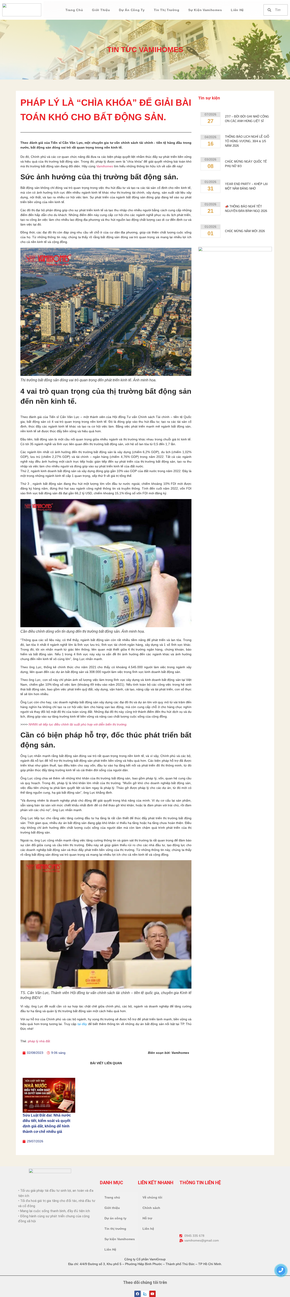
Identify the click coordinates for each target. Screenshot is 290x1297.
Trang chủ (74, 10)
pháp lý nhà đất (39, 1041)
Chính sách (151, 1208)
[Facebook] (137, 1294)
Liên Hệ (237, 10)
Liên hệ (148, 1228)
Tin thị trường (166, 10)
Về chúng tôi (152, 1197)
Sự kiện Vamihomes (205, 10)
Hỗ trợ (147, 1218)
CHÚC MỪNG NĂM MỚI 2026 (245, 231)
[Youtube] (152, 1294)
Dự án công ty (132, 10)
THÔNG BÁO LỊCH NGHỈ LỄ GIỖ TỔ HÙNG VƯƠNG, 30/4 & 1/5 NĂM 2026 (247, 141)
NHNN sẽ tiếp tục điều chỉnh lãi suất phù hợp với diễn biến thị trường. (78, 724)
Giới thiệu (101, 10)
